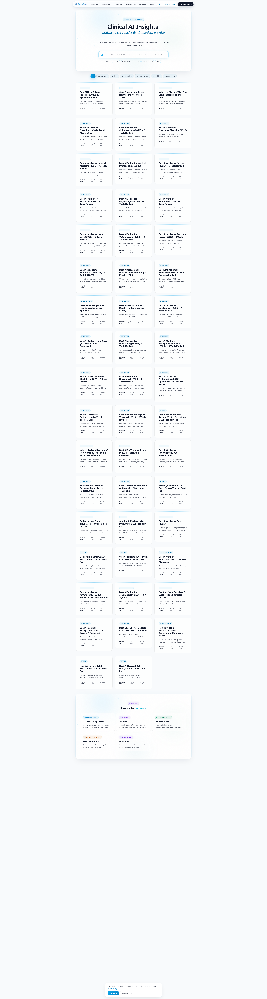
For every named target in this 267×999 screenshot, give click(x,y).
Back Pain (136, 61)
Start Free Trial (185, 4)
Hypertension (126, 61)
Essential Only (127, 993)
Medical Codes (170, 76)
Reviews (114, 76)
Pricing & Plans (131, 4)
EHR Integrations (142, 76)
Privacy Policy (112, 989)
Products (94, 4)
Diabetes (116, 61)
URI (152, 61)
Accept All (113, 993)
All (93, 76)
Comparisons (102, 76)
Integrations (106, 4)
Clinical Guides (127, 76)
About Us (142, 4)
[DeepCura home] (82, 4)
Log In (152, 4)
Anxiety (145, 61)
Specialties (156, 76)
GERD (158, 61)
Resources (118, 4)
